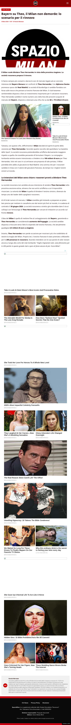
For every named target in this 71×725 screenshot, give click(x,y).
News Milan (6, 9)
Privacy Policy (35, 703)
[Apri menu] (67, 3)
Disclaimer (46, 703)
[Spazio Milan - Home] (35, 3)
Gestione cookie (66, 723)
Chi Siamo (25, 703)
